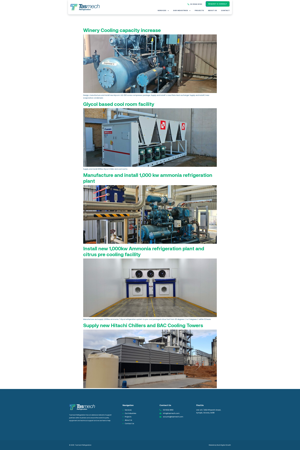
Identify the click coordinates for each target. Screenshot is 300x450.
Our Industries (180, 10)
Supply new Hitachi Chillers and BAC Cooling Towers (143, 325)
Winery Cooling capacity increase (122, 30)
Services (162, 10)
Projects (199, 10)
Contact (225, 10)
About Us (212, 10)
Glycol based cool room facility (118, 104)
